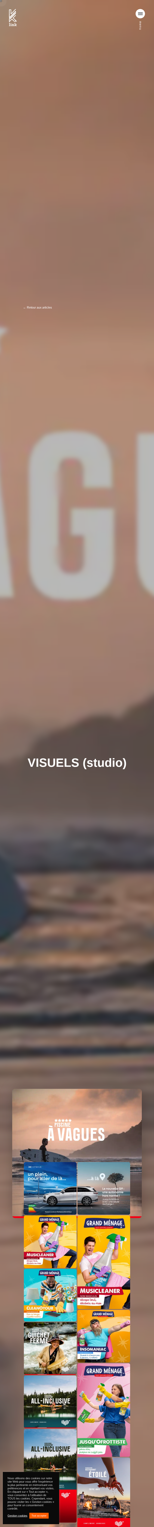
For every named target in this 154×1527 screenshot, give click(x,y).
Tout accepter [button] (39, 1515)
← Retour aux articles (37, 307)
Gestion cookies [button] (17, 1515)
